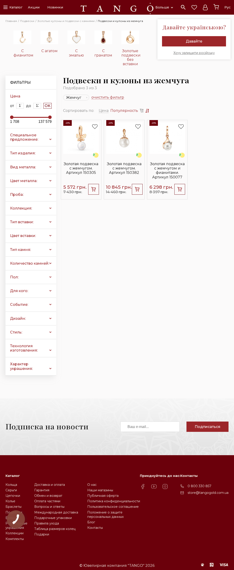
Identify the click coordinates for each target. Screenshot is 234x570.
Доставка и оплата (49, 485)
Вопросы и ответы (49, 507)
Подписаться (207, 427)
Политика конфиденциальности (113, 501)
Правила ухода (46, 523)
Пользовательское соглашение (113, 507)
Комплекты (14, 539)
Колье (10, 501)
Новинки (55, 7)
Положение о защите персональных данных (105, 514)
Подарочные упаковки (53, 518)
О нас (92, 485)
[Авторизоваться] (205, 7)
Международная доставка (56, 512)
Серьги (11, 490)
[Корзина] (216, 6)
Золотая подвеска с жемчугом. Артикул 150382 (124, 168)
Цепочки (12, 496)
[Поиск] (183, 7)
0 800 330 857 (199, 486)
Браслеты (13, 507)
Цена (104, 110)
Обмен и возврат (48, 496)
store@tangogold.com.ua (208, 493)
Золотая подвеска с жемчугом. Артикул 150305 (81, 168)
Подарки (41, 534)
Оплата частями (47, 501)
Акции (34, 7)
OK (48, 106)
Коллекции (14, 533)
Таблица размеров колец (55, 529)
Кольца (11, 485)
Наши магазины (100, 490)
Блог (91, 522)
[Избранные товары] (194, 7)
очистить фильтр (107, 97)
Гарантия (41, 490)
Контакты (95, 528)
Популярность (124, 110)
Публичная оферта (103, 496)
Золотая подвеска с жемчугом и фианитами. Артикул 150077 (167, 170)
